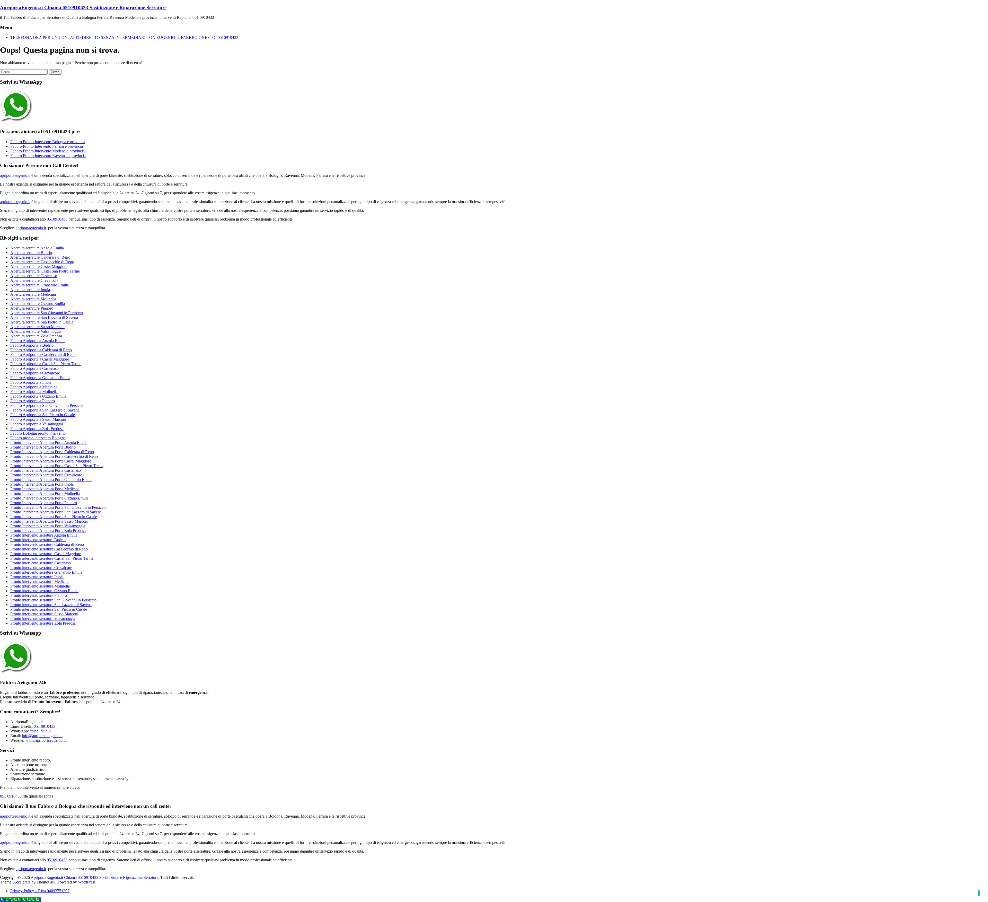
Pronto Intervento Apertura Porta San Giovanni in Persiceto (58, 507)
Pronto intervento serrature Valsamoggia (42, 618)
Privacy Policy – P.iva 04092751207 (39, 891)
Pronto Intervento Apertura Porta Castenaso (45, 470)
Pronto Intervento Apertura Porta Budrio (43, 447)
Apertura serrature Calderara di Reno (40, 257)
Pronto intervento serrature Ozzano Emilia (44, 591)
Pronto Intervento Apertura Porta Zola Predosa (48, 530)
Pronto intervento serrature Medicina (39, 581)
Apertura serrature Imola (30, 289)
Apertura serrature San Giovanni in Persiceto (46, 313)
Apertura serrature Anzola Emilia (37, 248)
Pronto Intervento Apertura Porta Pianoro (43, 503)
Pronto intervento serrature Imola (37, 577)
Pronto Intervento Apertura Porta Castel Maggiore (50, 461)
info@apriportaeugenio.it (42, 735)
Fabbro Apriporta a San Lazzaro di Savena (45, 410)
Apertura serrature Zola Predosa (36, 336)
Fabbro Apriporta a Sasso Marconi (38, 419)
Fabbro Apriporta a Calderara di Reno (41, 350)
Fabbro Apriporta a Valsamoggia (36, 424)
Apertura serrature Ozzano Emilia (37, 303)
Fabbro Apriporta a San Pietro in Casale (42, 415)
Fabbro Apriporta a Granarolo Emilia (40, 377)
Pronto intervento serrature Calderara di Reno (47, 544)
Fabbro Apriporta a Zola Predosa (37, 428)
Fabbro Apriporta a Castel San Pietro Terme (45, 364)
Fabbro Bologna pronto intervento (38, 433)
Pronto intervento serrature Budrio (38, 540)
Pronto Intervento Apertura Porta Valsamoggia (47, 526)
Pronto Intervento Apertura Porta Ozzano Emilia (49, 498)
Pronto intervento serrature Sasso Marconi (44, 614)
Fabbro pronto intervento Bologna (38, 438)
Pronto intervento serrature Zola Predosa (43, 623)
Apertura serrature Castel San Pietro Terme (45, 271)
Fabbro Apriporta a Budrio (32, 345)
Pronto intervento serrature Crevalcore (41, 567)
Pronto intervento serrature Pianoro (38, 595)
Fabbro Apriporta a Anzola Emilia (37, 340)
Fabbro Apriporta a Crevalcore (35, 373)
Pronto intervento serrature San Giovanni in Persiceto (53, 600)
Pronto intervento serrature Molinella (40, 586)
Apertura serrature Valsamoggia (35, 331)
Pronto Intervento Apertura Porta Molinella (45, 493)
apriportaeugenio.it (15, 175)
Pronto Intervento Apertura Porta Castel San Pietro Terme (56, 465)
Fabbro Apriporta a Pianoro (32, 401)
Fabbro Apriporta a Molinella (34, 391)
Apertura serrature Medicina (33, 294)
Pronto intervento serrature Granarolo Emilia (46, 572)
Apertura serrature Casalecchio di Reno (42, 262)
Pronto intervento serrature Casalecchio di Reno (49, 549)
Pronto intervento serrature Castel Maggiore (45, 553)
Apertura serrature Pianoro (31, 308)
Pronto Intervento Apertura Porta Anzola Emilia (48, 442)
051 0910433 (44, 726)
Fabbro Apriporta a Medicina (33, 387)
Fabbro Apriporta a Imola (30, 382)
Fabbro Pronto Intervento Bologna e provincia (47, 141)
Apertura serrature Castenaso (33, 276)
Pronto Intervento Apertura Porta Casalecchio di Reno (54, 456)
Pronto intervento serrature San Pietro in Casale (48, 609)
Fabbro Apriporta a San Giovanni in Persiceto (47, 405)
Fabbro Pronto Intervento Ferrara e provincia (46, 146)
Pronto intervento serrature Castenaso (40, 563)
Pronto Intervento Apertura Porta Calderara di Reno (52, 452)
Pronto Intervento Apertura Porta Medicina (45, 489)
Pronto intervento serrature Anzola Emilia (43, 535)
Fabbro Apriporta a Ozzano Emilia (38, 396)
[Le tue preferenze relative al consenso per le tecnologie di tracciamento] (979, 893)
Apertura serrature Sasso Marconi (37, 327)
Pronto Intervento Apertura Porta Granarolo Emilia (51, 479)
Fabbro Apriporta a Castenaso (34, 368)
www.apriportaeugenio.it (45, 740)
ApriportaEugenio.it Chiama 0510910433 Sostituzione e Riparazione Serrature (83, 7)
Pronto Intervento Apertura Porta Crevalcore (46, 475)
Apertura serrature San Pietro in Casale (41, 322)
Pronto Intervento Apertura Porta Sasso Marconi (49, 521)
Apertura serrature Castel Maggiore (38, 266)
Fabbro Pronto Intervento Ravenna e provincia (48, 155)
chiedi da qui (40, 731)
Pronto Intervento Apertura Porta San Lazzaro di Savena (56, 512)
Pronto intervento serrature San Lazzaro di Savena (51, 604)
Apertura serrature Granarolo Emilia (39, 285)
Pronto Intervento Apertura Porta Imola (42, 484)
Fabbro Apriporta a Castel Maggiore (39, 359)
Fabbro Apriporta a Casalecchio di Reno (43, 354)
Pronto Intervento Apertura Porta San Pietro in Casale (53, 516)
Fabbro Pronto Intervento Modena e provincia (47, 151)
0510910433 (57, 219)
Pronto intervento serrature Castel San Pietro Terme (51, 558)
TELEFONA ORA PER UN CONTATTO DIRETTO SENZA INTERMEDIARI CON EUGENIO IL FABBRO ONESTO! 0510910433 (124, 37)
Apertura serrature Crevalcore (34, 280)
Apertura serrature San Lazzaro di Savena (44, 317)
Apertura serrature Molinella (33, 299)
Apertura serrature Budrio (31, 252)
